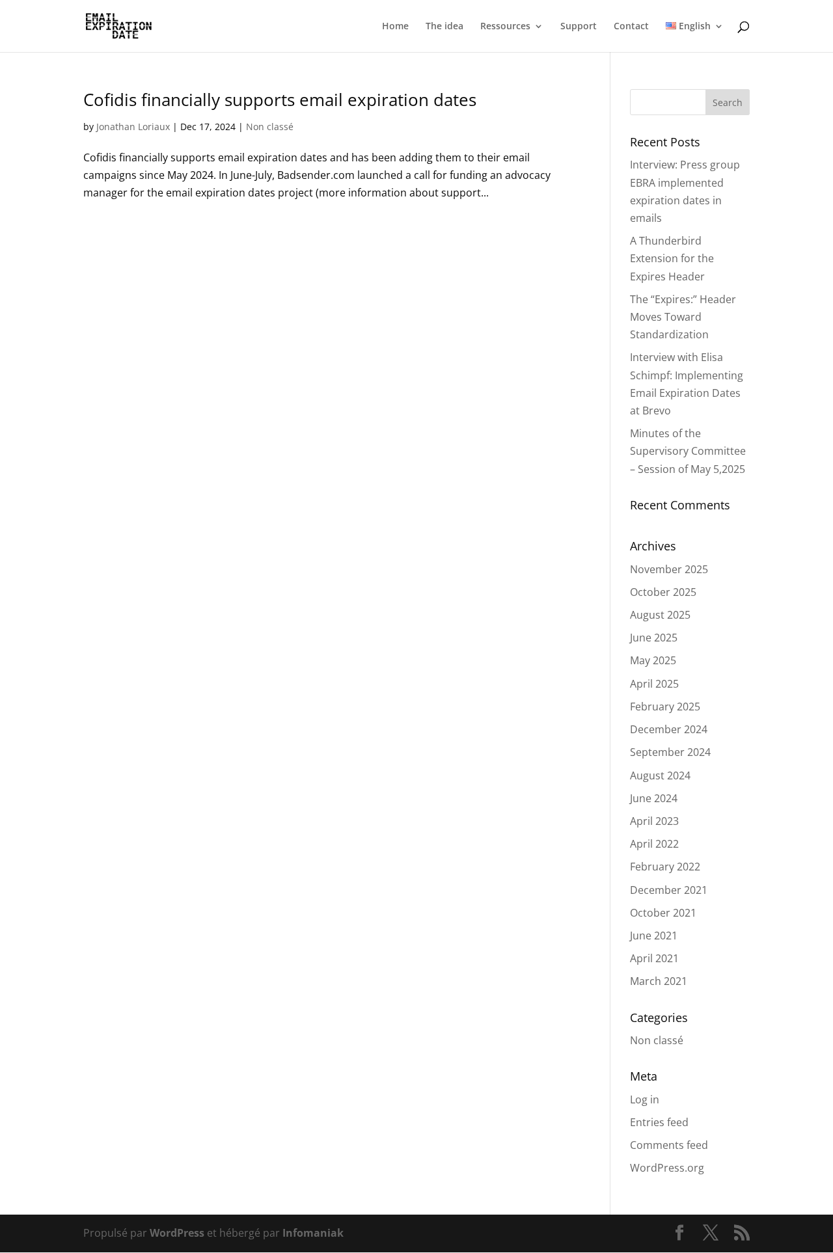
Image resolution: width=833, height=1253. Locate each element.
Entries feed (659, 1122)
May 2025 (653, 660)
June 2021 (653, 935)
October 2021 (663, 913)
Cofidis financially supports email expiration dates (279, 99)
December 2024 (668, 729)
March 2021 (658, 981)
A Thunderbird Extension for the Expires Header (672, 258)
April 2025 (654, 684)
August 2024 (660, 775)
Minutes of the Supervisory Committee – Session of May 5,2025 (688, 451)
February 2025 (665, 706)
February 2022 (665, 866)
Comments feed (669, 1145)
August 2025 (660, 615)
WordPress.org (667, 1168)
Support (578, 26)
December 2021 (668, 890)
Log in (644, 1099)
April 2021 (654, 958)
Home (395, 26)
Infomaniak (313, 1233)
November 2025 (669, 569)
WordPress (177, 1233)
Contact (631, 26)
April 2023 (654, 821)
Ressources (505, 26)
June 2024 (653, 798)
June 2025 (653, 637)
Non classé (270, 126)
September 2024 (670, 752)
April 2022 (654, 844)
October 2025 (663, 592)
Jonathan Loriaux (133, 126)
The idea (444, 26)
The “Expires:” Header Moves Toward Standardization (683, 317)
